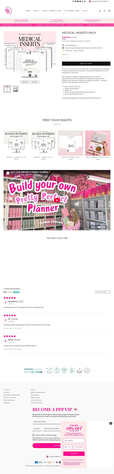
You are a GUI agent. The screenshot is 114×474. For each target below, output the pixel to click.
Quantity (66, 54)
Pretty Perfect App (52, 11)
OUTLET (85, 11)
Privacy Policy (35, 395)
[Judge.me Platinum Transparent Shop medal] (57, 370)
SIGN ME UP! (73, 454)
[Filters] (97, 291)
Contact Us (7, 403)
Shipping (73, 41)
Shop (36, 11)
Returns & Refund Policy (38, 392)
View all (57, 124)
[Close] (111, 423)
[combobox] (37, 428)
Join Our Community (10, 397)
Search (33, 390)
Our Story (6, 390)
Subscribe (57, 445)
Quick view (16, 154)
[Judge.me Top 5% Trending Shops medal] (87, 370)
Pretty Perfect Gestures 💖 (12, 395)
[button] (66, 37)
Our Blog (6, 392)
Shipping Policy (35, 397)
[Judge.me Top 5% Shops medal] (79, 370)
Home (28, 11)
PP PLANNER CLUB (71, 11)
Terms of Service (36, 400)
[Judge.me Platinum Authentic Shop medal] (49, 370)
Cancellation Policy (36, 403)
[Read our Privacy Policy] (84, 463)
